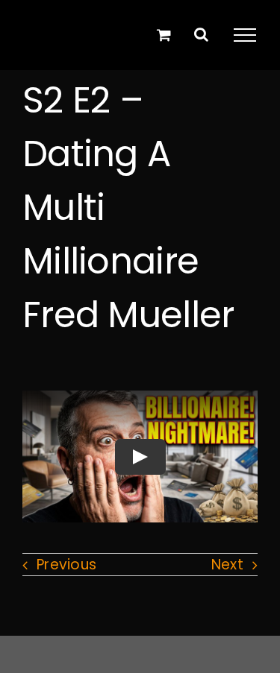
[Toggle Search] (201, 34)
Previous (66, 564)
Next (227, 564)
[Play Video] (140, 457)
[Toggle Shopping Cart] (164, 34)
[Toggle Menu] (245, 35)
